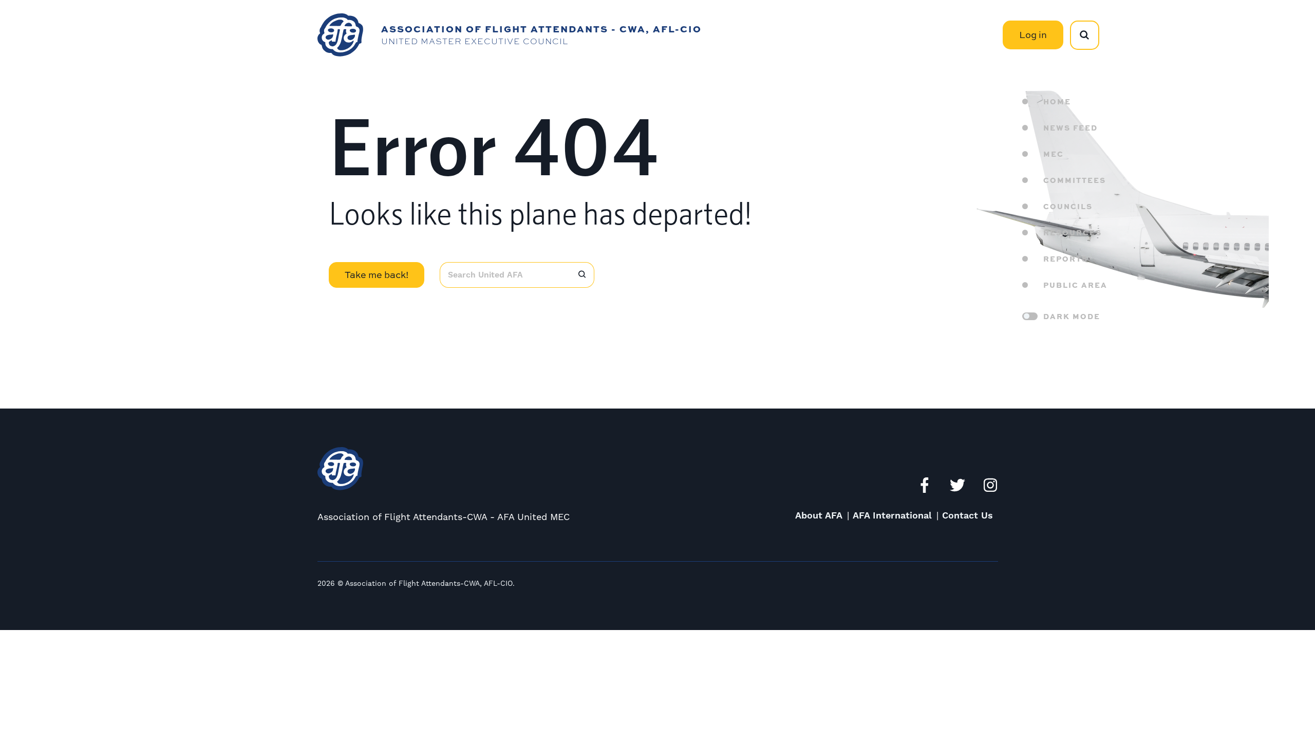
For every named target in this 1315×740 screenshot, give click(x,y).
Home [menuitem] (1057, 101)
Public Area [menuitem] (1075, 285)
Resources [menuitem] (1072, 232)
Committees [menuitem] (1074, 180)
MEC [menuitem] (1053, 154)
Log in (1033, 34)
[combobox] (505, 275)
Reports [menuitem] (1065, 258)
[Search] (582, 275)
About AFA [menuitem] (818, 516)
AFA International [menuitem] (892, 516)
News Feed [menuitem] (1070, 127)
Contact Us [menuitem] (967, 516)
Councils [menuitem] (1068, 206)
